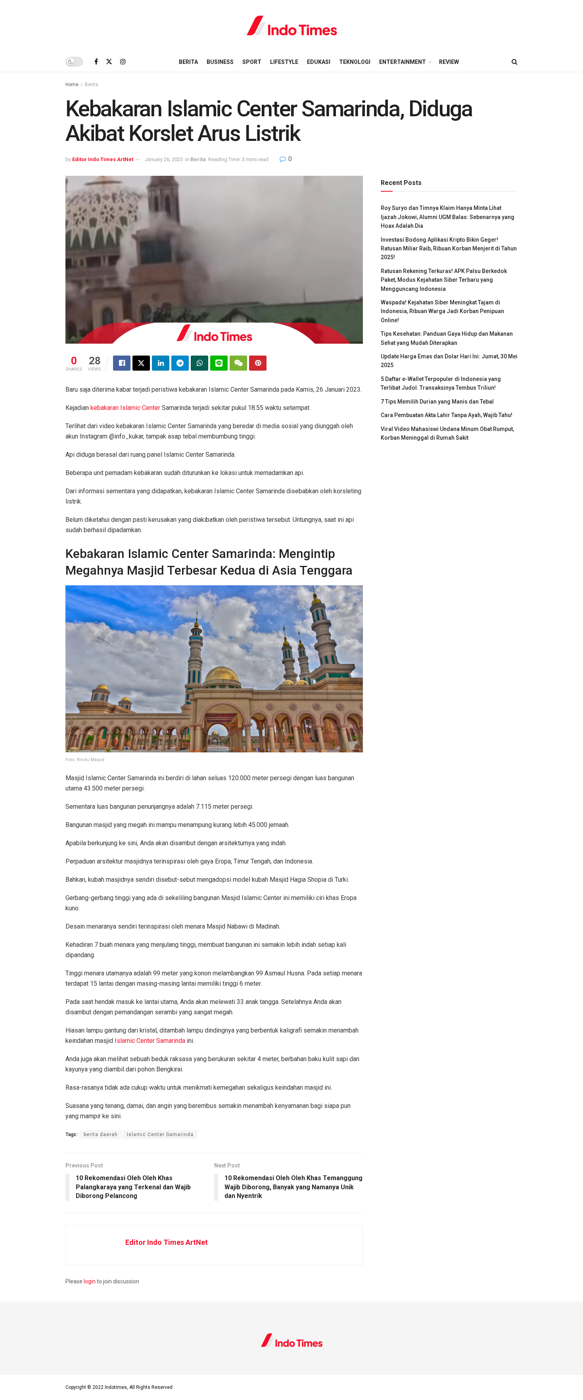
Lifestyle (284, 62)
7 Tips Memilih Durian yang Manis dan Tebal (437, 401)
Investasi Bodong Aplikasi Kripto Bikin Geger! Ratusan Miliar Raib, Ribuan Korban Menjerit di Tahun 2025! (449, 249)
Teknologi (354, 62)
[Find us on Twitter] (109, 62)
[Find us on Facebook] (96, 62)
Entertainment (402, 62)
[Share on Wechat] (238, 363)
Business (220, 62)
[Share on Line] (219, 363)
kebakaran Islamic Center (124, 408)
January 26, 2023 (164, 159)
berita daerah (101, 1134)
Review (449, 62)
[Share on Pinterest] (258, 363)
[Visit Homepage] (292, 25)
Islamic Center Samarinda (150, 1040)
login (90, 1281)
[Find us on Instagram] (123, 62)
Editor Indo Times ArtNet (102, 159)
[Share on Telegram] (180, 363)
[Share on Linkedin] (160, 363)
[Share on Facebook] (121, 363)
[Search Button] (515, 62)
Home (72, 84)
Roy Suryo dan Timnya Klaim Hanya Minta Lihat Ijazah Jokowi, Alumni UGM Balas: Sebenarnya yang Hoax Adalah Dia (447, 217)
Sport (251, 62)
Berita (188, 62)
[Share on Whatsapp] (199, 363)
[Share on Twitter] (141, 363)
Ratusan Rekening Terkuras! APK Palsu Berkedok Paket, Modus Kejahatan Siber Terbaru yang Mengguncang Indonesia (444, 280)
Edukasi (318, 62)
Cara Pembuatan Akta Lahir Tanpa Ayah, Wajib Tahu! (446, 415)
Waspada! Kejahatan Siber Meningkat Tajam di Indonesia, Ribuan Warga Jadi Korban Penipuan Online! (442, 311)
